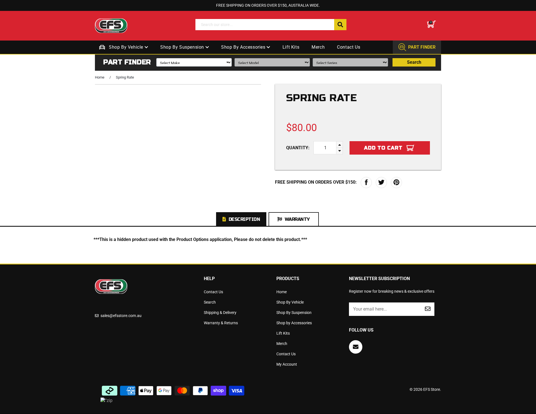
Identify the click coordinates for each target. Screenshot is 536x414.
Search (414, 62)
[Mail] (355, 347)
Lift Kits (291, 47)
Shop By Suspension (182, 47)
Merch (318, 47)
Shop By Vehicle (127, 47)
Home (99, 77)
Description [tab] (244, 219)
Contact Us (348, 47)
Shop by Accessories (244, 47)
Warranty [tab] (297, 219)
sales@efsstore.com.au (121, 315)
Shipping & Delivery (220, 312)
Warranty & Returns (221, 323)
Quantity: (298, 147)
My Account (286, 364)
